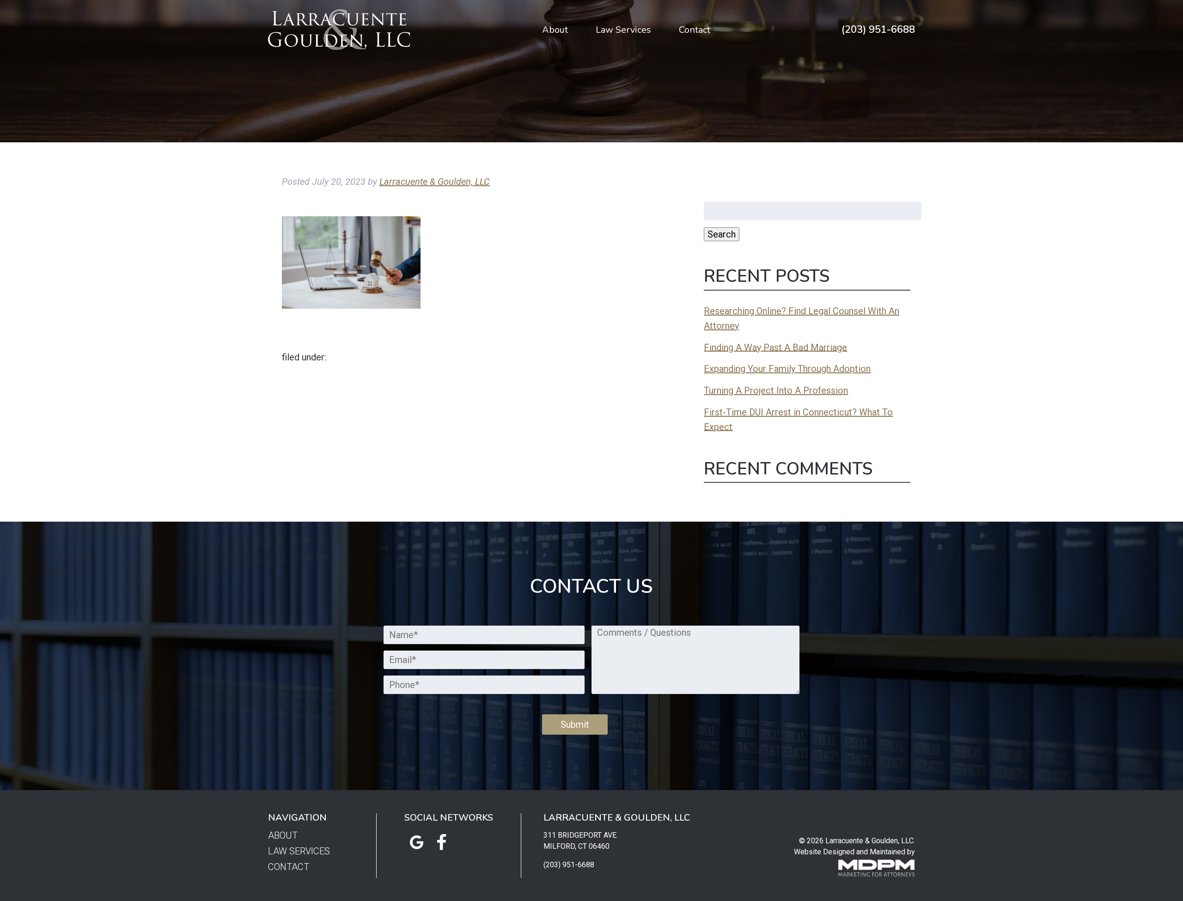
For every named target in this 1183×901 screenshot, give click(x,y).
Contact (694, 30)
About (555, 30)
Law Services (623, 30)
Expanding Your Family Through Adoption (787, 368)
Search (721, 234)
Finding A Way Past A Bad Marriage (775, 347)
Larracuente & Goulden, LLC (434, 181)
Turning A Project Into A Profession (776, 390)
